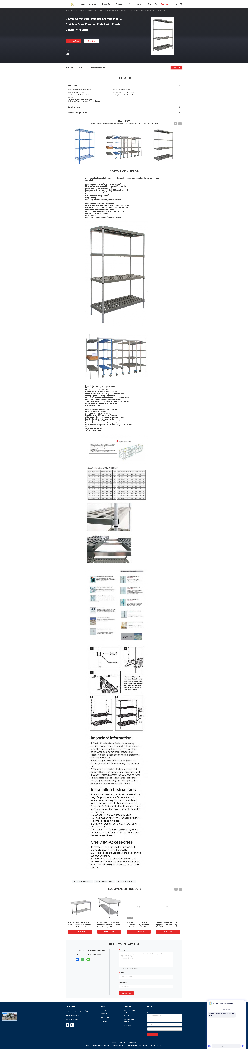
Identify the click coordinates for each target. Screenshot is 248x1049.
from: (122, 972)
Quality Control (105, 1017)
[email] (77, 959)
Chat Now (91, 41)
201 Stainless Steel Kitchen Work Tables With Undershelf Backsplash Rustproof (79, 924)
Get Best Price (74, 41)
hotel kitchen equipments (82, 881)
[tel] (93, 959)
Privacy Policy (132, 1042)
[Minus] (243, 1003)
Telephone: (123, 982)
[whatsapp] (82, 959)
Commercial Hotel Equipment (88, 10)
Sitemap (114, 1042)
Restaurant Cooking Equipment (129, 1020)
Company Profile (105, 1010)
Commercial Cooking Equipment (129, 1011)
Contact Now (126, 993)
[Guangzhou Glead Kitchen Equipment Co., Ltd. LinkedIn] (72, 1025)
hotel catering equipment (104, 881)
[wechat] (88, 959)
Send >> (152, 1034)
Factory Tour (104, 1013)
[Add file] (209, 1046)
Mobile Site (122, 1042)
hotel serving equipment (125, 881)
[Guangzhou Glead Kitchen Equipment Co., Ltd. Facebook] (67, 1025)
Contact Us (104, 1021)
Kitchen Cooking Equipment (131, 1016)
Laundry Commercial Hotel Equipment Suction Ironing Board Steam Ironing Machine (167, 924)
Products (74, 10)
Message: (123, 950)
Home (68, 10)
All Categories (127, 1025)
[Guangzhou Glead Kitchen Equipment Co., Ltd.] (71, 3)
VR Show (129, 4)
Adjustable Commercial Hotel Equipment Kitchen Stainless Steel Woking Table (109, 924)
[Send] (243, 1046)
